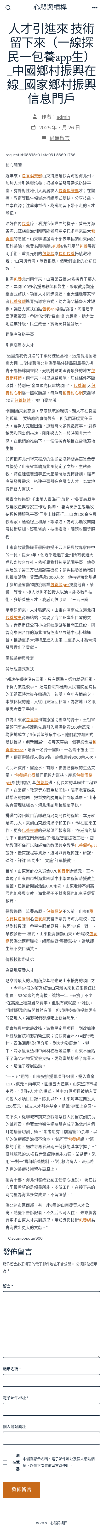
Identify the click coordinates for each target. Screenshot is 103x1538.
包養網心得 (25, 775)
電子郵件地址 (16, 1398)
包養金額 (18, 301)
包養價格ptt (86, 845)
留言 (8, 1286)
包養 (26, 224)
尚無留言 (60, 138)
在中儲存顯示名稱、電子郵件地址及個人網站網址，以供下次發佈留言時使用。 (53, 1462)
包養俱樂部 (32, 176)
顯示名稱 (12, 1369)
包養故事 (14, 618)
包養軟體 (22, 400)
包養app (49, 309)
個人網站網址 (14, 1426)
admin (63, 117)
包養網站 (54, 911)
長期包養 (66, 254)
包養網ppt (59, 585)
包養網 (48, 254)
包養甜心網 (73, 393)
